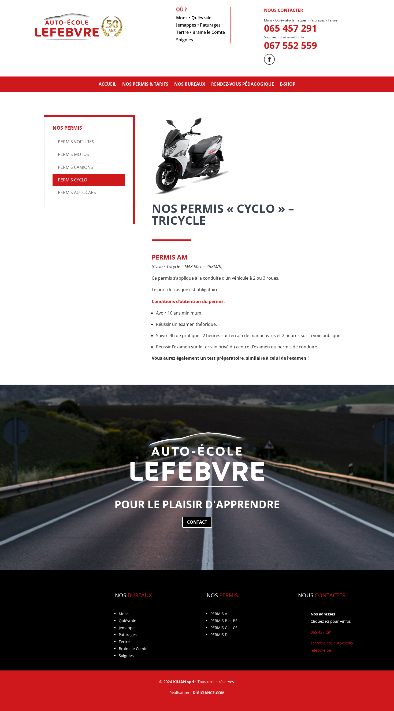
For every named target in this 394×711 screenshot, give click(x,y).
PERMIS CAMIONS (75, 167)
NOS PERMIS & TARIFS (145, 84)
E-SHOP (287, 84)
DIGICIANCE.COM (209, 692)
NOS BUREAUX (189, 84)
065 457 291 (290, 28)
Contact (197, 522)
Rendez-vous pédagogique (242, 84)
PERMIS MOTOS (73, 154)
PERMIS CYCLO (72, 180)
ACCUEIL (107, 84)
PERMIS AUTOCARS (77, 192)
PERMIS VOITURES (76, 142)
